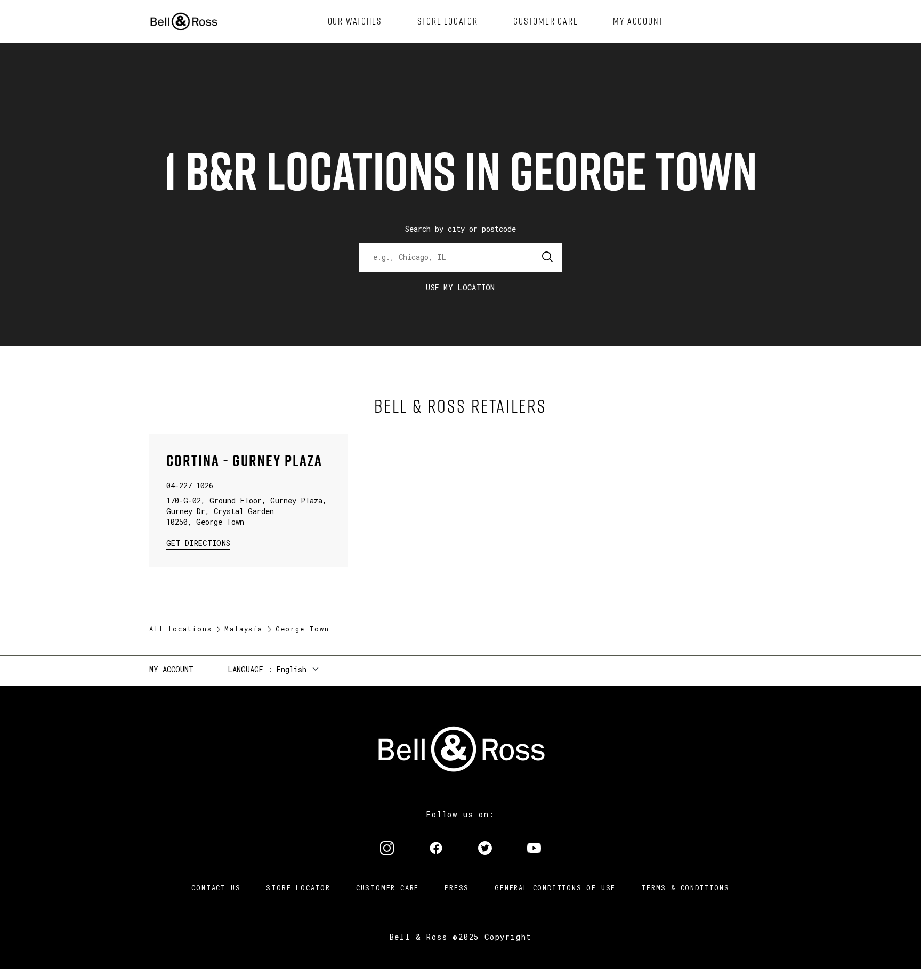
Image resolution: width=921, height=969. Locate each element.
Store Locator (298, 887)
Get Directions (198, 542)
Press (457, 887)
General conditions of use (555, 887)
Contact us (215, 887)
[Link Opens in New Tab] (386, 849)
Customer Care (387, 887)
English (291, 669)
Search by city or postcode (460, 229)
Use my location (460, 287)
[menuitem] (355, 21)
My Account (171, 669)
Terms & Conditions (685, 887)
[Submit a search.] (548, 257)
